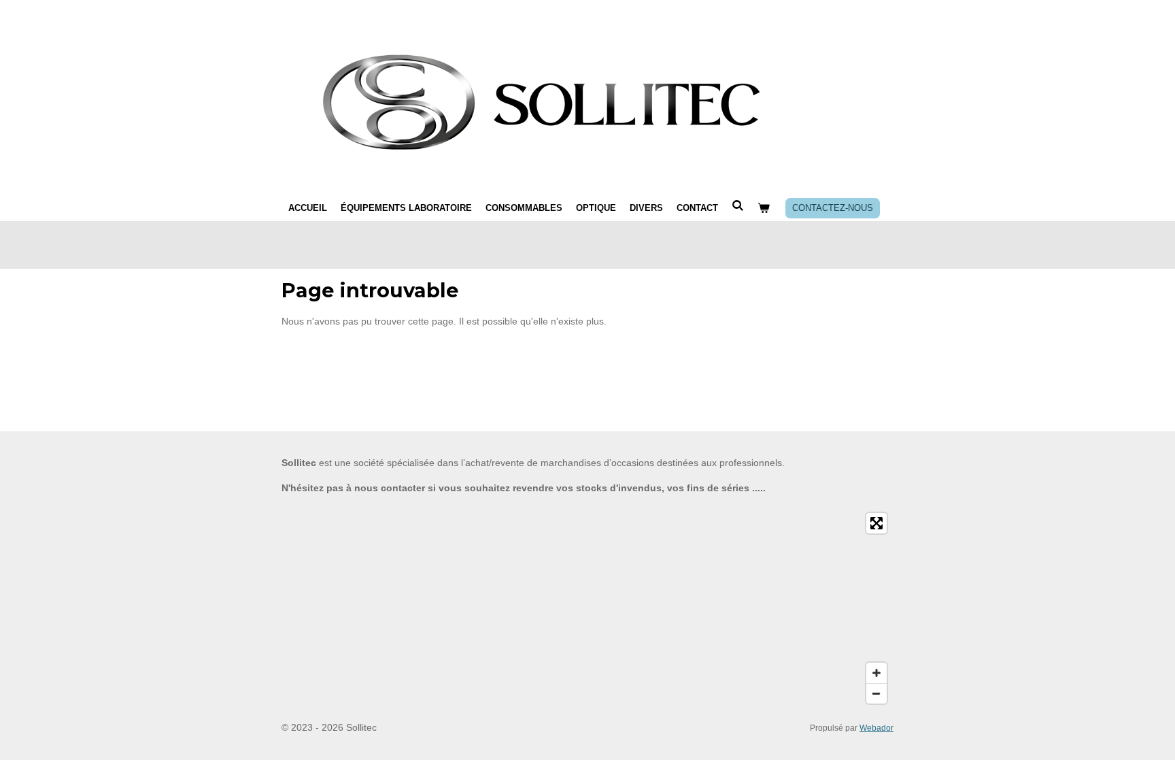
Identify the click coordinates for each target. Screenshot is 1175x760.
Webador (876, 727)
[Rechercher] (738, 205)
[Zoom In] (876, 673)
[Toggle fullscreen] (876, 523)
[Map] (587, 608)
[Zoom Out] (876, 693)
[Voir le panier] (764, 208)
